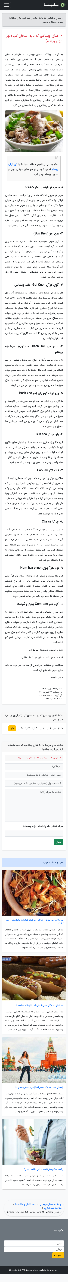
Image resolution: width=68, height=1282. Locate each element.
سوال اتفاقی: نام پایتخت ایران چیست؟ (43, 826)
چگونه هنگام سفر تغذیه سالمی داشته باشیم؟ (43, 1169)
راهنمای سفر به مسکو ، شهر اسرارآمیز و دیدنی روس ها (39, 1087)
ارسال (58, 842)
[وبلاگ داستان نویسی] (54, 5)
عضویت (58, 1255)
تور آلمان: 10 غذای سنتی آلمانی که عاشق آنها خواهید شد (38, 1005)
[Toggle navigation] (6, 5)
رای (12, 728)
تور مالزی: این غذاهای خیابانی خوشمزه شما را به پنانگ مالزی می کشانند (34, 921)
